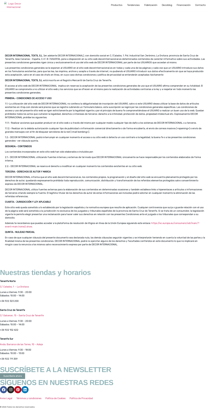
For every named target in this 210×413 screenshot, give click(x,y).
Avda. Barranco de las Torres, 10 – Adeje (21, 344)
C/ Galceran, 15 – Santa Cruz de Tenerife (22, 315)
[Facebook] (3, 389)
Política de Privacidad (81, 398)
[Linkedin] (25, 389)
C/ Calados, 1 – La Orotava (14, 286)
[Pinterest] (17, 389)
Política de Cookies (55, 398)
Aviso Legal (6, 398)
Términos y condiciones (28, 398)
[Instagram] (10, 389)
